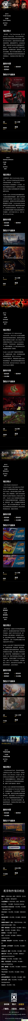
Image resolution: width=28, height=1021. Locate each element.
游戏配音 (21, 1004)
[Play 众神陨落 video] (14, 239)
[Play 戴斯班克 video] (14, 390)
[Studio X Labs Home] (6, 4)
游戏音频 (6, 1004)
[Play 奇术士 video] (14, 83)
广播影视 (6, 1009)
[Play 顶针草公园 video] (14, 829)
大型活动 (14, 1009)
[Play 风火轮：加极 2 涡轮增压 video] (14, 534)
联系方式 (22, 1009)
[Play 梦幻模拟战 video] (14, 690)
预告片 (14, 1004)
